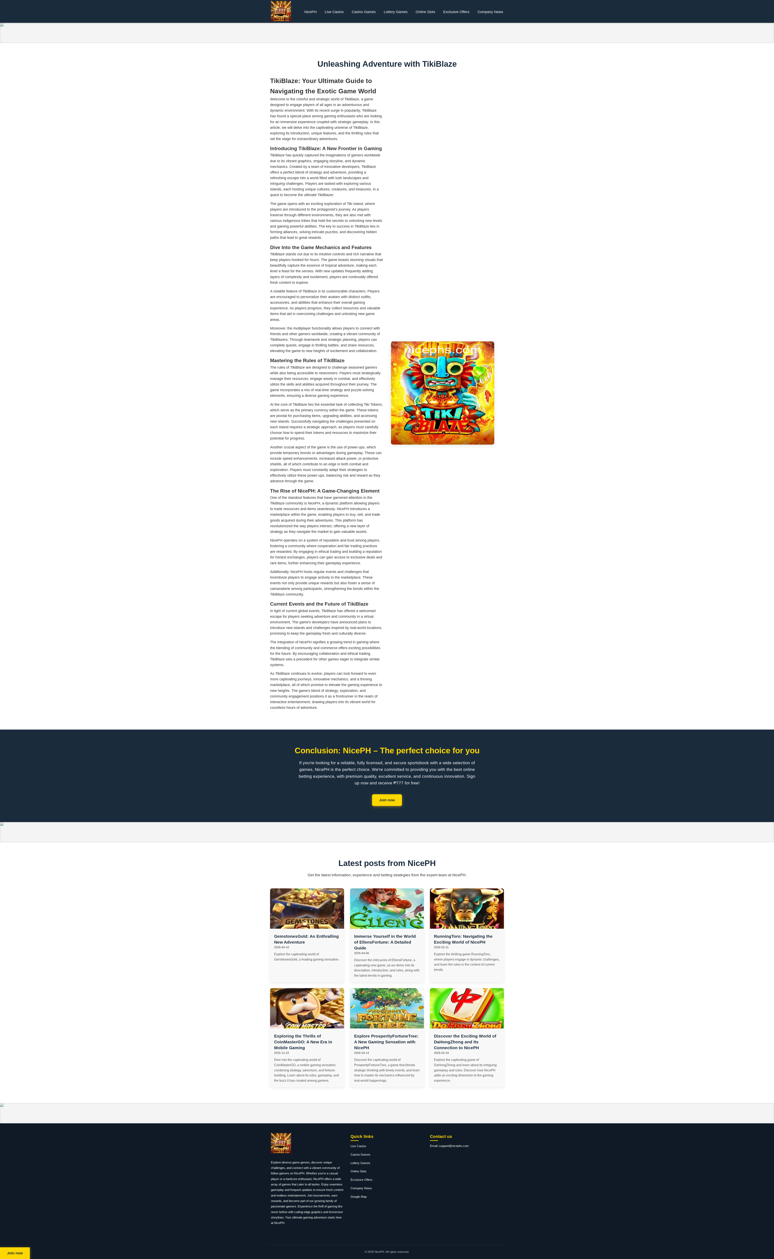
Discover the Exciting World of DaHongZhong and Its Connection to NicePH (465, 1042)
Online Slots (425, 12)
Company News (490, 12)
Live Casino (334, 12)
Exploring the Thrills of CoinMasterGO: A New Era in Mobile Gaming (303, 1042)
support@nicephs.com (454, 1146)
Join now (387, 800)
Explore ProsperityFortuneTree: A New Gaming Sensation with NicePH (386, 1042)
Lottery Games (396, 12)
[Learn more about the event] (387, 33)
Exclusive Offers (456, 12)
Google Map (359, 1196)
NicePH (310, 12)
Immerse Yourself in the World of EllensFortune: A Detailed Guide (385, 942)
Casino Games (364, 12)
